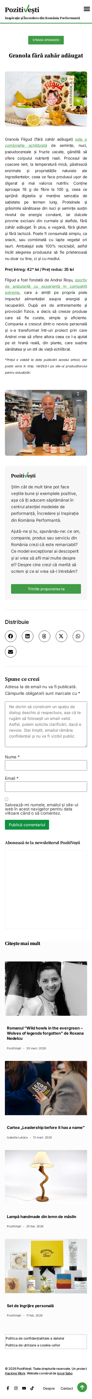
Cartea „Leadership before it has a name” (46, 1127)
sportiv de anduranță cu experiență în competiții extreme (46, 286)
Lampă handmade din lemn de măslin (41, 1216)
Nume (12, 757)
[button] (87, 9)
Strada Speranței (46, 40)
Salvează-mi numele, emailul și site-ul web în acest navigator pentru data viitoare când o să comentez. (41, 809)
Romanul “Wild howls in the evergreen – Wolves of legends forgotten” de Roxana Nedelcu (45, 1033)
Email (12, 778)
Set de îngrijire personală (30, 1305)
